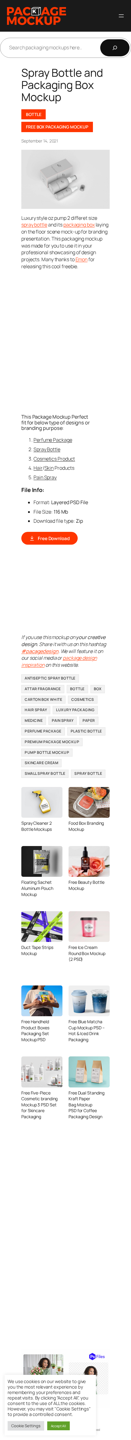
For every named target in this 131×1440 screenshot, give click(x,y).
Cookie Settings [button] (26, 1425)
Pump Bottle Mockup (47, 752)
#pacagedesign (39, 651)
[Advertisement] (65, 341)
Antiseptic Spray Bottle (50, 678)
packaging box (79, 224)
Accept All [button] (58, 1426)
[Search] (114, 47)
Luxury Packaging (75, 709)
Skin (49, 468)
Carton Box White (43, 699)
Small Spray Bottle (45, 773)
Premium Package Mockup (52, 741)
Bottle (33, 114)
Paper (89, 720)
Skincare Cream (41, 762)
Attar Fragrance (43, 688)
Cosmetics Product (54, 458)
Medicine (34, 720)
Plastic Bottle (86, 731)
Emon (82, 259)
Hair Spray (36, 709)
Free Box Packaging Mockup (57, 127)
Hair (38, 468)
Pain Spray (45, 477)
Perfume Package (53, 440)
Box (98, 688)
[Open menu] (121, 15)
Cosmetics (82, 699)
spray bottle (34, 224)
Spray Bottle (47, 449)
